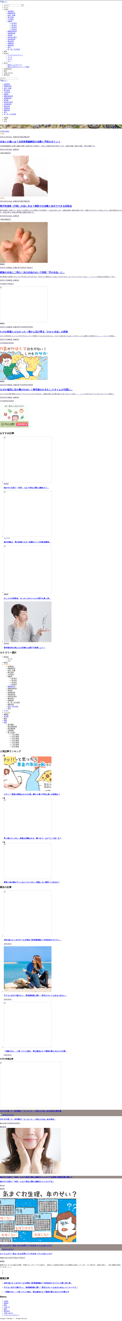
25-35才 (14, 23)
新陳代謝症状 (12, 31)
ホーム (6, 7)
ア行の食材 (15, 734)
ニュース (7, 712)
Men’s (6, 63)
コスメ (10, 59)
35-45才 (14, 25)
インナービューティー (15, 55)
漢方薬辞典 (11, 728)
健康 (5, 51)
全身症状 (11, 11)
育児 (9, 47)
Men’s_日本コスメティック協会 (18, 67)
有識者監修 (7, 69)
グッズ (10, 57)
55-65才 (14, 29)
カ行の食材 (15, 736)
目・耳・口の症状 (14, 49)
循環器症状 (11, 686)
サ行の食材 (15, 738)
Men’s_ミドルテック (15, 65)
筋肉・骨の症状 (13, 706)
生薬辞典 (11, 730)
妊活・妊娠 (11, 15)
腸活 (5, 71)
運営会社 (7, 75)
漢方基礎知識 (12, 726)
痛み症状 (11, 41)
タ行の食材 (15, 740)
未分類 (6, 716)
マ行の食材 (15, 746)
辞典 (5, 722)
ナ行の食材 (15, 742)
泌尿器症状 (11, 33)
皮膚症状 (11, 43)
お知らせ (7, 1307)
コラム (6, 710)
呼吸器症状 (11, 13)
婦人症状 (11, 17)
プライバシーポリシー (11, 1315)
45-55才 (14, 27)
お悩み (6, 9)
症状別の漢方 (12, 37)
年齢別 (10, 21)
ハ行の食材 (15, 744)
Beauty (6, 53)
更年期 (10, 35)
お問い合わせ (8, 73)
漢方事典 (11, 724)
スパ (9, 61)
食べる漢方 (11, 732)
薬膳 (5, 720)
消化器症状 (11, 39)
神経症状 (11, 45)
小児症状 (11, 19)
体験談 (6, 714)
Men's (6, 662)
